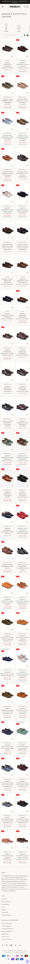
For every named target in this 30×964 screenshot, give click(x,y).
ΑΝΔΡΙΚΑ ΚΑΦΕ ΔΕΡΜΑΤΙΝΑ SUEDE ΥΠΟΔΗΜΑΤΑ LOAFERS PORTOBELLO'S (7, 174)
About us (4, 899)
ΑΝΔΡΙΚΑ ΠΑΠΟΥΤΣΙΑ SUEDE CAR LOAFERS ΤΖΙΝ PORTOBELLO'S (7, 820)
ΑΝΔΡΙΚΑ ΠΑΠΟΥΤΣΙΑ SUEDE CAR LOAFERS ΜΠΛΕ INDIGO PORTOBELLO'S (7, 747)
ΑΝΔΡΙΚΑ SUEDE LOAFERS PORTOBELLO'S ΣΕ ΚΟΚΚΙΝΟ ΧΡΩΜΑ (22, 531)
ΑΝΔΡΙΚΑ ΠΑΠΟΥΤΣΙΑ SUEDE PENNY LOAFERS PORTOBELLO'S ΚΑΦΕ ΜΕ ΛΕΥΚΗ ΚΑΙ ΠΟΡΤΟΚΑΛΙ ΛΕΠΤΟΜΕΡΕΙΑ (22, 856)
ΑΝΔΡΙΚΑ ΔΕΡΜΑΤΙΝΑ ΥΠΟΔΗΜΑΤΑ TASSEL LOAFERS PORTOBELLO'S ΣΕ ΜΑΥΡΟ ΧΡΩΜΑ (7, 531)
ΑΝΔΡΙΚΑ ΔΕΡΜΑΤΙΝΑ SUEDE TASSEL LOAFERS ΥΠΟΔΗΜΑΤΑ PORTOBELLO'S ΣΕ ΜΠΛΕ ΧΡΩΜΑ (22, 210)
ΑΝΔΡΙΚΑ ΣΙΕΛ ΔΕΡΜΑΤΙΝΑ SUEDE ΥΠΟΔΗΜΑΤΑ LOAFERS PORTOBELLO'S (7, 138)
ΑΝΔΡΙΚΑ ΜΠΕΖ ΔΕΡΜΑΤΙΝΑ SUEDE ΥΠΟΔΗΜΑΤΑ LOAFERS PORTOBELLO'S (22, 101)
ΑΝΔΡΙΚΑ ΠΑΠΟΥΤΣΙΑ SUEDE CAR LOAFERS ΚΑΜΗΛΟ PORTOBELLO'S (22, 711)
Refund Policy (6, 937)
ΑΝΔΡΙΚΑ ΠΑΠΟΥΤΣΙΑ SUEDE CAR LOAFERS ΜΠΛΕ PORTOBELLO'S (22, 820)
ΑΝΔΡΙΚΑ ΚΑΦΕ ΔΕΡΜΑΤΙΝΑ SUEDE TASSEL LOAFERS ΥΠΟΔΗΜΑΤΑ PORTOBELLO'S (7, 247)
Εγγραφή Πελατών (6, 915)
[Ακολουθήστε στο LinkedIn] (20, 945)
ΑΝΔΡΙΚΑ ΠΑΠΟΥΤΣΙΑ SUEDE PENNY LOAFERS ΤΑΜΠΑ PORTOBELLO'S (7, 602)
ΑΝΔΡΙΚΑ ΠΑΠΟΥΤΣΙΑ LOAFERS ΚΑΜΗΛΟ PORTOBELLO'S (22, 638)
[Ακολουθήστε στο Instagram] (7, 945)
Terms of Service (6, 939)
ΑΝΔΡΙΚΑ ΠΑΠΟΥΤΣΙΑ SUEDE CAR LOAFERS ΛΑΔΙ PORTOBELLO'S (7, 711)
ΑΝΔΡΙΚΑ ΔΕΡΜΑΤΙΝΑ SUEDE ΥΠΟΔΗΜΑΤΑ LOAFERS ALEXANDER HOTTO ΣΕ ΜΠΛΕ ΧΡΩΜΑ (7, 316)
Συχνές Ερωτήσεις (6, 901)
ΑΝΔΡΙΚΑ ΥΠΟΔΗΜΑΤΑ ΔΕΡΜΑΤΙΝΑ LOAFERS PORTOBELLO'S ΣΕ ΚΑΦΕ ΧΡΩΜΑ (7, 352)
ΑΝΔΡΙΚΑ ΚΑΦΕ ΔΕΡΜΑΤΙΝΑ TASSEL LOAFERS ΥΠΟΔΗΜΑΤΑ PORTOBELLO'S (22, 174)
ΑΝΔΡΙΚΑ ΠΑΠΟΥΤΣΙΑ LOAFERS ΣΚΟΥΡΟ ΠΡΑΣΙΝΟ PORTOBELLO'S (7, 638)
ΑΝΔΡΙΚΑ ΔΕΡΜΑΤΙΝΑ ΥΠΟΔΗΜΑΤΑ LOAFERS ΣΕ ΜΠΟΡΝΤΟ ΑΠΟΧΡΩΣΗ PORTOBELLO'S (7, 389)
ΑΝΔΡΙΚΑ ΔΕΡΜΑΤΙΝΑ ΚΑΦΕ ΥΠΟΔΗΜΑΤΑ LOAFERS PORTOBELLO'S (22, 423)
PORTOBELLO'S (22, 348)
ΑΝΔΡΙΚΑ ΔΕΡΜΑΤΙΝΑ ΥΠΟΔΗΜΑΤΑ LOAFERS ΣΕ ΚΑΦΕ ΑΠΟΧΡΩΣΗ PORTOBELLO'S (22, 389)
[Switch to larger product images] (25, 35)
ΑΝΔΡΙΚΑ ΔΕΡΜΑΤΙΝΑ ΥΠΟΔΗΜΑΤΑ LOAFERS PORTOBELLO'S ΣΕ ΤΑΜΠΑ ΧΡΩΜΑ (7, 494)
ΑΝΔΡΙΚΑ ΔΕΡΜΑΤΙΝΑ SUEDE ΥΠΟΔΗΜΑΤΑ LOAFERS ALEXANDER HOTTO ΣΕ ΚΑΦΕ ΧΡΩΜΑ (22, 281)
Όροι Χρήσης (5, 934)
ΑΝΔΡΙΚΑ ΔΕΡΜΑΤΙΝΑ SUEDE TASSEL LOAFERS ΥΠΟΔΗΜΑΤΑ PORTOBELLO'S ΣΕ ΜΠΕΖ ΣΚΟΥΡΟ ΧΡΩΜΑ (7, 210)
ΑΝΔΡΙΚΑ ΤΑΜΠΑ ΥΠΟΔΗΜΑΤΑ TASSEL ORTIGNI (7, 566)
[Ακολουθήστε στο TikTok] (15, 945)
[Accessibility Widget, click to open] (27, 961)
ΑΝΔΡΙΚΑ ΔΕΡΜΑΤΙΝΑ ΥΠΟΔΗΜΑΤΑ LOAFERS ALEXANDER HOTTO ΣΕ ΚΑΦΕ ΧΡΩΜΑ (22, 316)
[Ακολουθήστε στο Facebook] (2, 945)
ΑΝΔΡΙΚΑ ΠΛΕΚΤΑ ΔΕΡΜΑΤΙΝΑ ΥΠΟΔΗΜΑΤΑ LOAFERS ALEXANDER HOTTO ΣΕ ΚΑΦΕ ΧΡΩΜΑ (7, 281)
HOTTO (7, 60)
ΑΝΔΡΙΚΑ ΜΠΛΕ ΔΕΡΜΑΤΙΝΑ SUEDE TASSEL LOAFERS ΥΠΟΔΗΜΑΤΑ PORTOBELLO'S (22, 247)
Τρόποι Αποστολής (7, 923)
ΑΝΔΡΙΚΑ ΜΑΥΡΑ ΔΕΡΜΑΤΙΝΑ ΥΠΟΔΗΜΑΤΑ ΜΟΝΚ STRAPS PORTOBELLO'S (22, 567)
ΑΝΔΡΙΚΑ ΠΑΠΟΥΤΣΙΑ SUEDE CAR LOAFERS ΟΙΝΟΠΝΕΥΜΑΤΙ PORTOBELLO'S (22, 747)
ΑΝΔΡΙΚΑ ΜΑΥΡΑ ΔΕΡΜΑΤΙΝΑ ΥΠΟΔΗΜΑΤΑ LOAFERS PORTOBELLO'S (7, 423)
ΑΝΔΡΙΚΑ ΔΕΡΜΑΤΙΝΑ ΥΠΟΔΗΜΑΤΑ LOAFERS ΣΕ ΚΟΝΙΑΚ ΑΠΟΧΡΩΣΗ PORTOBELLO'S (22, 352)
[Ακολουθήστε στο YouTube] (11, 945)
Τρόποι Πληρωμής (6, 926)
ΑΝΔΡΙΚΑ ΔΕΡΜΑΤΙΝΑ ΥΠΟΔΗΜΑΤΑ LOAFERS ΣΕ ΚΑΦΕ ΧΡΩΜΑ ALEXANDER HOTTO (7, 65)
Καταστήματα (5, 904)
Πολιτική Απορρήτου (7, 931)
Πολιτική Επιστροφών (7, 928)
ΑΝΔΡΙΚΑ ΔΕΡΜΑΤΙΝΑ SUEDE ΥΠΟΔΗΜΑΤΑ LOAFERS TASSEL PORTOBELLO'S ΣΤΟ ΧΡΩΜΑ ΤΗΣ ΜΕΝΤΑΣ (7, 458)
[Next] (27, 27)
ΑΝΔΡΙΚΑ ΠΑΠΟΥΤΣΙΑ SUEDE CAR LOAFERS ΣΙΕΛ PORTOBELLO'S (7, 784)
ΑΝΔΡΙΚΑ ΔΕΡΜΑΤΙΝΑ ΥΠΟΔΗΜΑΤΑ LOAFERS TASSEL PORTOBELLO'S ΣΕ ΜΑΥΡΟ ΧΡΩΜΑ (22, 494)
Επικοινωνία (5, 912)
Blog (3, 907)
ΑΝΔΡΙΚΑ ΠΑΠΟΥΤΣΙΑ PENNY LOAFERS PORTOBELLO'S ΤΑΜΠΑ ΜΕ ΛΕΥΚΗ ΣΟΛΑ (7, 856)
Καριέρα (4, 910)
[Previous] (2, 27)
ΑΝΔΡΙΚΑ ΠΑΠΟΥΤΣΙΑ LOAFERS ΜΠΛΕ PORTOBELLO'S (7, 674)
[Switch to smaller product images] (27, 35)
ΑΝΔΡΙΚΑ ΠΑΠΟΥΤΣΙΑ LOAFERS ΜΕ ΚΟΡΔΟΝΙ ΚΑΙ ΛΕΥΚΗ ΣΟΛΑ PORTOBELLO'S (22, 602)
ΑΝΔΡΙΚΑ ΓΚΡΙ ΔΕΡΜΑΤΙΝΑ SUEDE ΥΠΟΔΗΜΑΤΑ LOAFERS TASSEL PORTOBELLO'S (22, 458)
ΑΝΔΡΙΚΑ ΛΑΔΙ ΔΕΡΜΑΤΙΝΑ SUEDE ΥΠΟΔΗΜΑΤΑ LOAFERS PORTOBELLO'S (7, 101)
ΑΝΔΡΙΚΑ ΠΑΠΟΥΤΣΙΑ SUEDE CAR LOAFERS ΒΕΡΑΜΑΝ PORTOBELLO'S (22, 675)
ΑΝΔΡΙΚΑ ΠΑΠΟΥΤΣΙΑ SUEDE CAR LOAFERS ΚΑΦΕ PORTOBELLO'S (22, 784)
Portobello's (22, 60)
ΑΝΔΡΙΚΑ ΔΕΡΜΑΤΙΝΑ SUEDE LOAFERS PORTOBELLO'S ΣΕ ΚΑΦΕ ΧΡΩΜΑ (22, 65)
